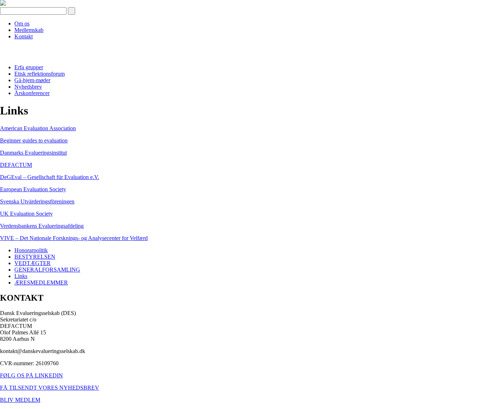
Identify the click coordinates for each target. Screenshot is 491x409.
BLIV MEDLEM (20, 400)
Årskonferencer (32, 93)
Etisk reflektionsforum (39, 74)
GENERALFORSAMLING (47, 270)
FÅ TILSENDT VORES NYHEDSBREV (49, 388)
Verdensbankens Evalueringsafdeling (42, 226)
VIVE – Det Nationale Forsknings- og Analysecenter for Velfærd (74, 238)
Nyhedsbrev (28, 87)
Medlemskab (28, 30)
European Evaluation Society (33, 189)
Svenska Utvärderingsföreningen (37, 201)
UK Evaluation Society (26, 214)
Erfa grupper (28, 67)
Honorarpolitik (31, 250)
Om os (21, 23)
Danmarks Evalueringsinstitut (33, 153)
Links (20, 276)
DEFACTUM (16, 165)
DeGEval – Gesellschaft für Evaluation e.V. (49, 177)
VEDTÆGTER (32, 263)
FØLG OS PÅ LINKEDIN (31, 375)
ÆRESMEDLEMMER (41, 282)
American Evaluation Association (38, 128)
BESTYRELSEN (34, 257)
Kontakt (23, 36)
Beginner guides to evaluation (34, 140)
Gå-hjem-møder (32, 80)
